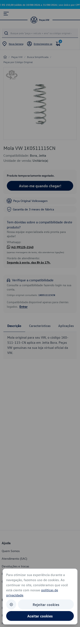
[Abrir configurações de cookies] (11, 604)
